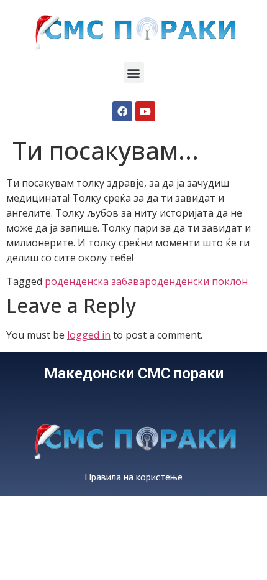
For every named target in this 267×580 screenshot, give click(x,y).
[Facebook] (122, 111)
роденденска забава (95, 281)
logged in (89, 335)
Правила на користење (133, 476)
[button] (134, 72)
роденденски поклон (196, 281)
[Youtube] (145, 111)
